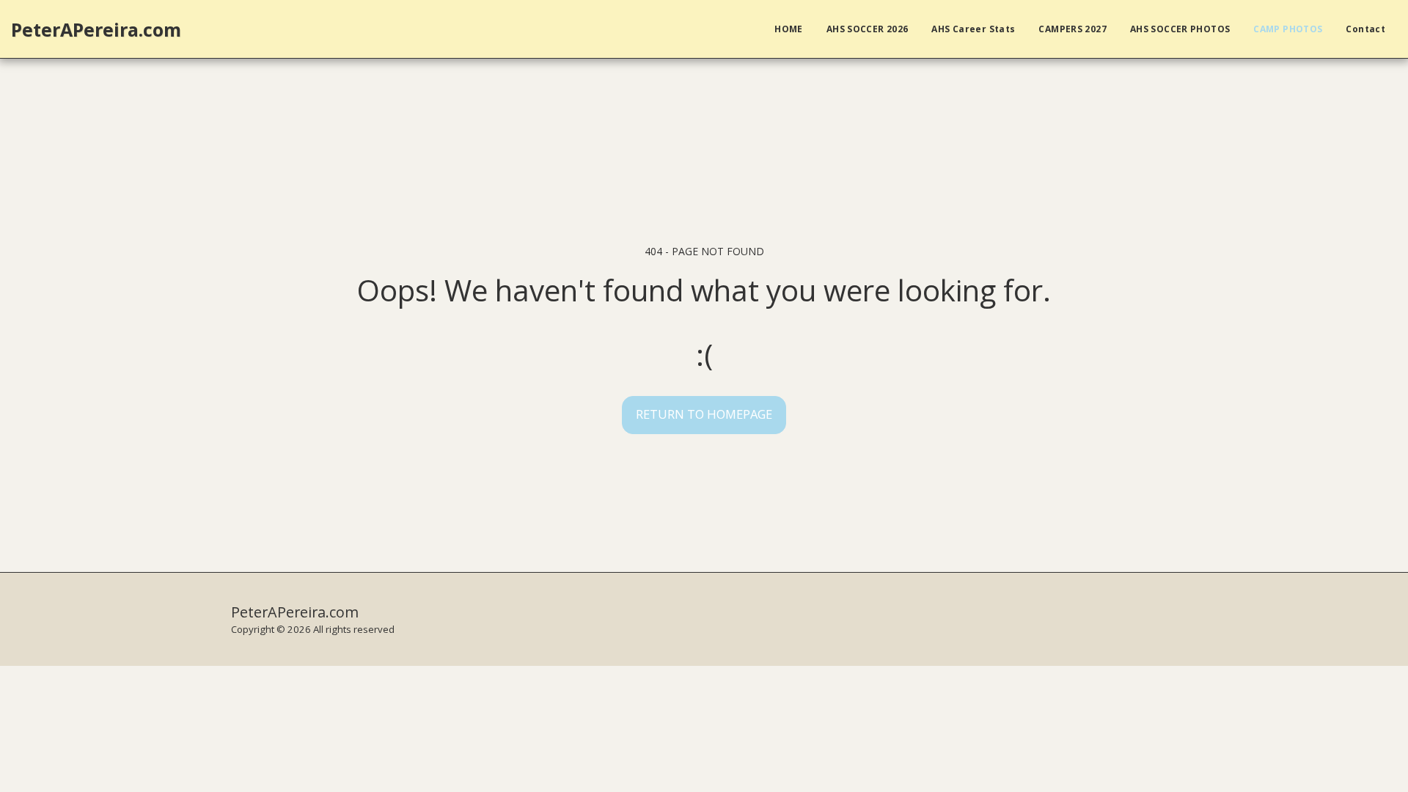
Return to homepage (704, 414)
